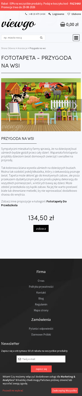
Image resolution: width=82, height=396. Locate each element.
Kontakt (41, 292)
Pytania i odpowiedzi (41, 328)
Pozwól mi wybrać (13, 390)
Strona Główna (8, 48)
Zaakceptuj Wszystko (64, 390)
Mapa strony (41, 310)
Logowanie (58, 14)
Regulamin (41, 304)
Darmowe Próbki (41, 334)
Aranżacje (22, 48)
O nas (41, 281)
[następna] (75, 105)
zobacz (41, 228)
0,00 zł (72, 24)
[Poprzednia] (6, 105)
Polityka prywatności (41, 286)
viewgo (18, 22)
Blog (41, 298)
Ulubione (76, 14)
